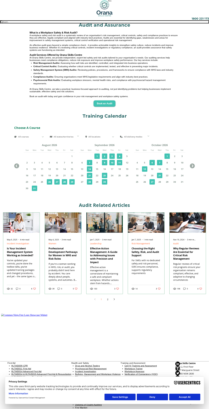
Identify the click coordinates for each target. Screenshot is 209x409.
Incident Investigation (18, 243)
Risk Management (141, 243)
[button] (104, 103)
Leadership (96, 243)
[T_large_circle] (188, 368)
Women (52, 243)
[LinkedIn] (188, 364)
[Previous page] (95, 299)
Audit (176, 243)
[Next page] (114, 299)
